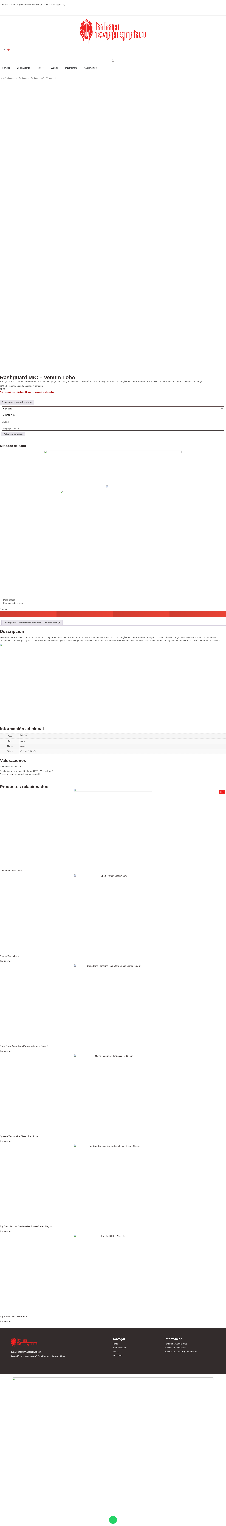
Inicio (2, 78)
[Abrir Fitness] (45, 67)
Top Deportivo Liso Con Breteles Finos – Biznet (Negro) (26, 1226)
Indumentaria (11, 78)
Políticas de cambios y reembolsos (181, 1352)
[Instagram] (18, 1363)
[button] (113, 15)
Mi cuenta (117, 1355)
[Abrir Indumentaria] (79, 67)
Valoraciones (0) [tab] (52, 623)
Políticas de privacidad (175, 1348)
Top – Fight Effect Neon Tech (13, 1316)
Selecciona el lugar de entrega (17, 402)
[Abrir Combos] (12, 67)
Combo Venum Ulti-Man (11, 871)
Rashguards (24, 78)
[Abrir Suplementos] (98, 67)
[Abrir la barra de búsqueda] (113, 61)
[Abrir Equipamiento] (31, 67)
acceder (10, 774)
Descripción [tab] (10, 623)
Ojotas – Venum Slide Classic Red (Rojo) (19, 1136)
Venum (23, 746)
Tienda (116, 1352)
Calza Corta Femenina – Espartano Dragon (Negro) (24, 1046)
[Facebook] (13, 1363)
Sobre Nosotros (120, 1348)
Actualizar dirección (13, 434)
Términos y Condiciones (176, 1344)
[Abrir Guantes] (60, 67)
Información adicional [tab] (30, 623)
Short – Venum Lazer (9, 956)
